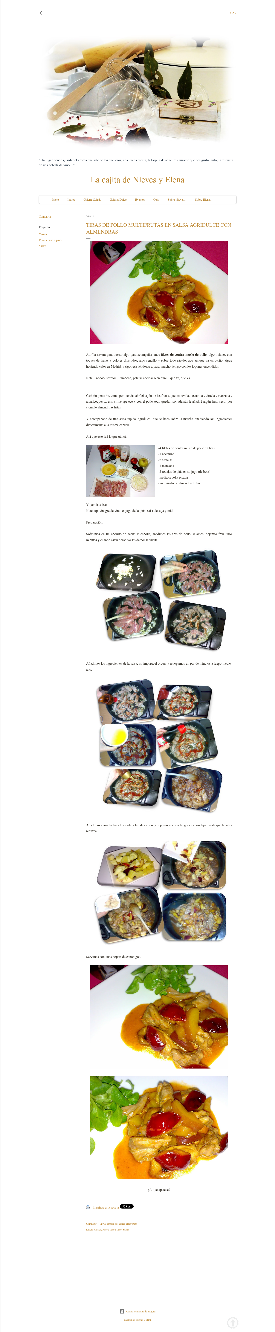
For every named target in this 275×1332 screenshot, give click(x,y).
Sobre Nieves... (177, 199)
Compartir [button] (45, 216)
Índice (71, 199)
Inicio (55, 199)
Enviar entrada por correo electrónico (118, 1223)
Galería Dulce (118, 199)
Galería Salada (92, 199)
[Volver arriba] (232, 1323)
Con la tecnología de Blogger (141, 1311)
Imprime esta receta (106, 1207)
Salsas (42, 246)
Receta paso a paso (50, 240)
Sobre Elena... (203, 199)
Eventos (140, 199)
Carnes (43, 234)
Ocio (156, 199)
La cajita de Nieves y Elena (138, 179)
